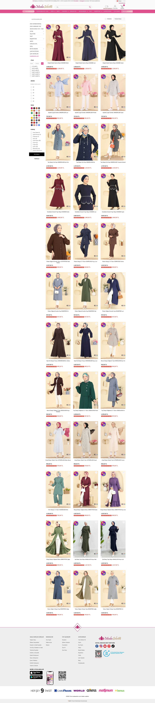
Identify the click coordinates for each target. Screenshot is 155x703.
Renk (32, 105)
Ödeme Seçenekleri (34, 642)
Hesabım (64, 639)
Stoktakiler (109, 18)
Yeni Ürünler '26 (82, 639)
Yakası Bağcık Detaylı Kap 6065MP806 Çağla (85, 609)
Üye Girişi (64, 650)
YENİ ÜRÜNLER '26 (29, 11)
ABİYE (58, 11)
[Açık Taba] (37, 108)
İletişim (47, 645)
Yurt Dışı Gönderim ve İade (36, 647)
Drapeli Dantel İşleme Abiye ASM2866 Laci (86, 63)
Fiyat (32, 60)
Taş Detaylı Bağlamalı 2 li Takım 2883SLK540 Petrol (85, 410)
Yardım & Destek (34, 665)
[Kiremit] (32, 123)
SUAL (31, 46)
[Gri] (34, 118)
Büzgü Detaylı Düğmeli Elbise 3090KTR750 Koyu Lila (113, 509)
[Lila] (37, 125)
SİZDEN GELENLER (127, 11)
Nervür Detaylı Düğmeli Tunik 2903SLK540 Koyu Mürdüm (58, 411)
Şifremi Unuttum (66, 642)
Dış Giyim (80, 645)
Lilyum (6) (35, 142)
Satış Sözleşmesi (34, 658)
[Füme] (37, 115)
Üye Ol (63, 647)
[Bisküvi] (34, 113)
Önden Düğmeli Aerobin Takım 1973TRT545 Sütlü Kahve (58, 262)
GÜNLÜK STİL (73, 11)
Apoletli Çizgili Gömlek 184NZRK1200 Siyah (113, 112)
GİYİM (52, 11)
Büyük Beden (81, 650)
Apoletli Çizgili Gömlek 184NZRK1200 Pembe (85, 112)
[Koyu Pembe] (32, 108)
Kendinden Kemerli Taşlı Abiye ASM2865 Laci (85, 212)
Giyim (79, 642)
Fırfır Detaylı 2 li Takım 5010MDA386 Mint (58, 509)
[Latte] (34, 125)
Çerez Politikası (33, 660)
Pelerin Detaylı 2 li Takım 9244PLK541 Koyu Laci (85, 261)
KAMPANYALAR (34, 56)
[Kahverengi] (39, 120)
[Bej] (39, 111)
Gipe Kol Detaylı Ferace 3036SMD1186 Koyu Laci (85, 360)
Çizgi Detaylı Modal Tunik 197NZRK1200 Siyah (86, 460)
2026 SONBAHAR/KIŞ (35, 23)
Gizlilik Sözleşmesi (34, 663)
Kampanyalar (81, 663)
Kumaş (33, 129)
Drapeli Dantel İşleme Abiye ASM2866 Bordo (58, 63)
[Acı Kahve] (34, 108)
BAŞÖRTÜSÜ (97, 11)
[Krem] (39, 123)
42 (33, 95)
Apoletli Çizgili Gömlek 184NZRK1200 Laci (58, 112)
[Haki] (32, 120)
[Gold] (32, 118)
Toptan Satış (33, 639)
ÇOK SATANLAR (34, 53)
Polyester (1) (36, 136)
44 (33, 98)
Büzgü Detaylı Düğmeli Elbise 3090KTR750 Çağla (58, 559)
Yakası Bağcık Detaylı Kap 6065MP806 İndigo (58, 609)
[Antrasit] (39, 108)
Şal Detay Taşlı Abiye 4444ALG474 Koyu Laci (113, 559)
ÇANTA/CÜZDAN (107, 11)
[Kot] (37, 123)
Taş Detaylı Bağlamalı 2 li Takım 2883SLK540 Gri (113, 410)
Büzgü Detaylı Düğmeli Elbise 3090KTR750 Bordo (85, 509)
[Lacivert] (32, 125)
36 (33, 87)
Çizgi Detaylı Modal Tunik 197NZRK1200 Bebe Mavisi (58, 460)
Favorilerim (64, 645)
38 (33, 90)
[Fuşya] (39, 115)
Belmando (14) (36, 148)
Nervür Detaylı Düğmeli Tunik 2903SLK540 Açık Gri (113, 360)
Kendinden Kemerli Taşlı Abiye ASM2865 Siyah (113, 212)
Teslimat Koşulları (34, 650)
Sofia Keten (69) (37, 140)
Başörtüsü (80, 652)
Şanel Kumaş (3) (37, 134)
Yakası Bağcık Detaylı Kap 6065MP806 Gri (113, 609)
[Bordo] (37, 113)
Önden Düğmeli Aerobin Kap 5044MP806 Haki (85, 311)
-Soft (69, 701)
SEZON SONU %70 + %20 (42, 11)
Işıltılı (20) (35, 146)
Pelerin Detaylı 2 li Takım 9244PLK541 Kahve (113, 261)
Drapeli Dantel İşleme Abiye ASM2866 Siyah (113, 63)
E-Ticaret (73, 701)
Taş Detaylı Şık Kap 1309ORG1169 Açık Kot (58, 162)
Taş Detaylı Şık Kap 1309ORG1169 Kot (85, 162)
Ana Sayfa (48, 639)
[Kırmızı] (34, 123)
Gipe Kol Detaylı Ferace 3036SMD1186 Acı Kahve (58, 360)
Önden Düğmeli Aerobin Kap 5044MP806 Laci (113, 311)
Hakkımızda (49, 642)
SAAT (90, 11)
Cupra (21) (35, 144)
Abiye (79, 647)
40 (33, 92)
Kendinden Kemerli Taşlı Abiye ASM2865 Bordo (58, 212)
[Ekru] (32, 115)
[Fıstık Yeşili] (34, 115)
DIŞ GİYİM (64, 11)
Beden (33, 81)
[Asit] (32, 111)
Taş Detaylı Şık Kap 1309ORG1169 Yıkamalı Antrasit (113, 162)
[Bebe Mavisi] (37, 111)
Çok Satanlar (81, 658)
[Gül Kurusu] (37, 118)
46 (33, 101)
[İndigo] (37, 120)
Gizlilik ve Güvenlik (34, 652)
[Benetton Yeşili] (32, 113)
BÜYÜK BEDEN (82, 11)
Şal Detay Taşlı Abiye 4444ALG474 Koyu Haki (85, 559)
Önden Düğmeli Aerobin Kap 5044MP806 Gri (58, 311)
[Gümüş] (39, 118)
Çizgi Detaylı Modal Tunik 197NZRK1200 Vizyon (113, 460)
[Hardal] (34, 120)
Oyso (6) (35, 138)
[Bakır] (34, 111)
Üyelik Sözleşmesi (34, 655)
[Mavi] (39, 125)
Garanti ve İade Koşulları (35, 645)
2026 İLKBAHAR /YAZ (35, 26)
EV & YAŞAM (117, 11)
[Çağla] (39, 113)
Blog (79, 660)
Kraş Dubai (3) (36, 132)
